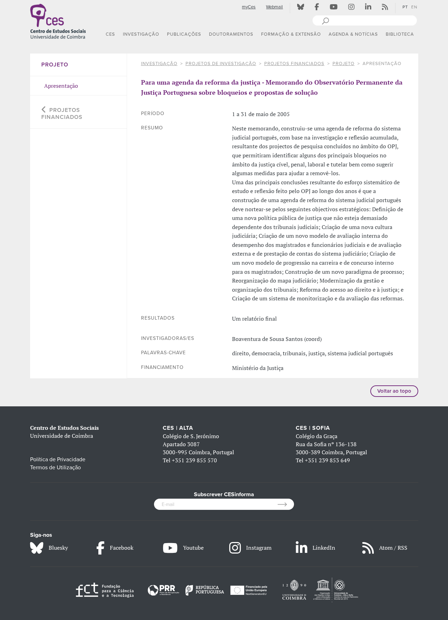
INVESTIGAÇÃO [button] (141, 34)
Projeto (343, 63)
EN (414, 7)
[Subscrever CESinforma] (286, 504)
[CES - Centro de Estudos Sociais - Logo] (58, 20)
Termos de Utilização (55, 467)
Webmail (274, 7)
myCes (248, 7)
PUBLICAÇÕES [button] (184, 34)
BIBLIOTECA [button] (400, 34)
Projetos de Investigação (221, 63)
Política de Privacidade (57, 459)
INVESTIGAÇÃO (159, 63)
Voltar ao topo (394, 391)
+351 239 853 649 (327, 460)
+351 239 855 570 (194, 460)
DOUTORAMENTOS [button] (231, 34)
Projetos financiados (294, 63)
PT (405, 7)
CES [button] (110, 34)
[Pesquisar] (325, 20)
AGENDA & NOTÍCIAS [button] (353, 34)
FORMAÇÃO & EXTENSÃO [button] (291, 34)
